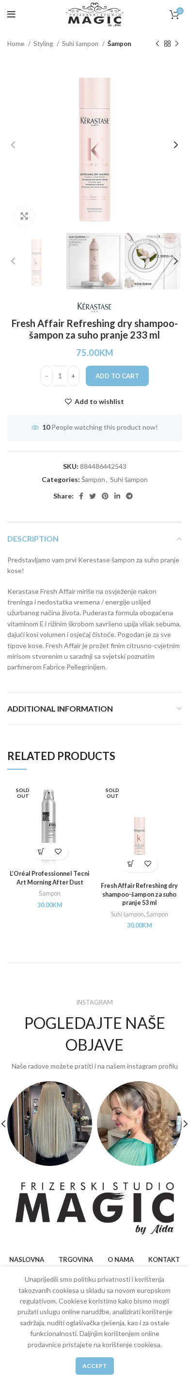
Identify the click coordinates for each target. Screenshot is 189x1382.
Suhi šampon (81, 43)
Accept (94, 1365)
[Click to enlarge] (24, 216)
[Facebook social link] (81, 496)
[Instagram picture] (49, 1123)
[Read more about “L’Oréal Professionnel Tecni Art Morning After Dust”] (41, 851)
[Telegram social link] (129, 496)
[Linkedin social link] (117, 496)
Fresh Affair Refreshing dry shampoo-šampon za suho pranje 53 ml (139, 894)
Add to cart (117, 376)
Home (16, 43)
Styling (43, 43)
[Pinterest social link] (105, 496)
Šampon (119, 43)
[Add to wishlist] (58, 851)
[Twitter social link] (92, 496)
